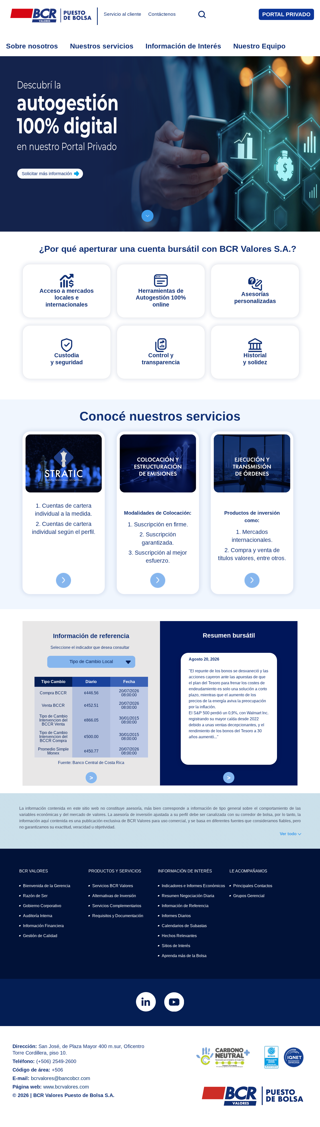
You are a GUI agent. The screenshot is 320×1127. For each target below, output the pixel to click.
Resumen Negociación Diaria (188, 896)
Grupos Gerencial (248, 896)
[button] (201, 14)
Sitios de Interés (176, 946)
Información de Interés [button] (183, 46)
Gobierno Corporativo (42, 906)
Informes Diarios (176, 916)
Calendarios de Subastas (184, 926)
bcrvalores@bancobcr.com (60, 1078)
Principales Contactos (252, 886)
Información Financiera (43, 926)
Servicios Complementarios (116, 906)
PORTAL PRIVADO (286, 14)
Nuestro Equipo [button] (259, 46)
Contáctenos (162, 14)
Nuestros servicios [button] (102, 46)
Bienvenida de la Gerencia (46, 886)
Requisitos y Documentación (117, 916)
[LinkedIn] (146, 1010)
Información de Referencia (185, 906)
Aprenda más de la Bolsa (184, 956)
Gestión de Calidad (40, 936)
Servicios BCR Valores (112, 886)
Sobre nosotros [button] (32, 46)
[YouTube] (174, 1010)
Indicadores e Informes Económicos (193, 886)
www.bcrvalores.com (66, 1087)
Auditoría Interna (37, 916)
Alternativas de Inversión (114, 896)
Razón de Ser (35, 896)
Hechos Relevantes (179, 936)
